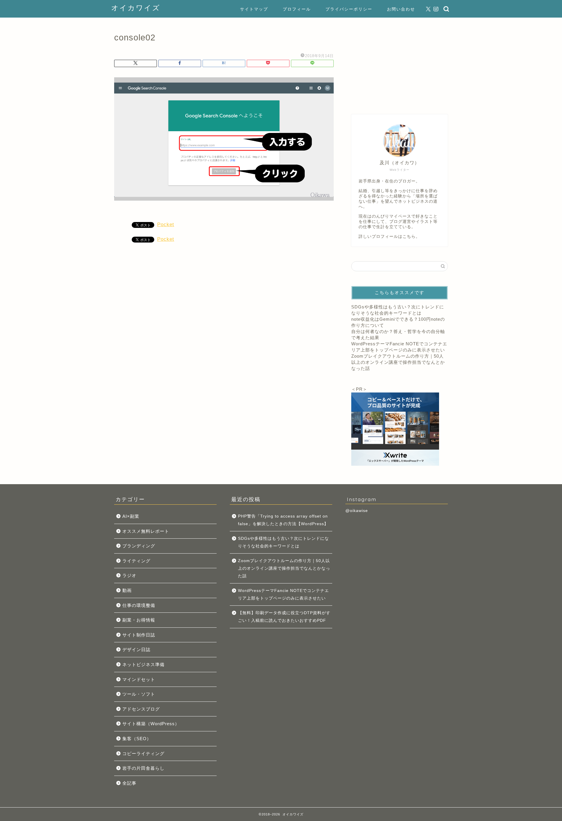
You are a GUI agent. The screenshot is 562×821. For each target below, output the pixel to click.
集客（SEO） (136, 738)
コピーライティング (143, 753)
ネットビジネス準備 (143, 664)
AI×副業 (130, 516)
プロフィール (297, 9)
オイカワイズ (135, 7)
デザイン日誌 (136, 649)
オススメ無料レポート (145, 531)
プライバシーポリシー (348, 9)
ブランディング (138, 545)
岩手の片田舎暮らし (143, 768)
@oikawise (356, 510)
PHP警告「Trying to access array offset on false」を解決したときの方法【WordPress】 (283, 520)
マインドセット (138, 679)
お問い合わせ (401, 9)
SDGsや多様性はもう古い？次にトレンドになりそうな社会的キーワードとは (283, 542)
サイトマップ (254, 9)
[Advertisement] (399, 63)
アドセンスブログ (141, 708)
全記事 (129, 783)
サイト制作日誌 (138, 634)
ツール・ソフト (138, 694)
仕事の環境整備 (138, 605)
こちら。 (411, 236)
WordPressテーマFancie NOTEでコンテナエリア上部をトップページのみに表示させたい (283, 594)
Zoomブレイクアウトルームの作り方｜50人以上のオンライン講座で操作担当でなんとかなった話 (398, 362)
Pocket (165, 224)
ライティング (136, 560)
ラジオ (129, 575)
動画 (127, 590)
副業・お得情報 (138, 619)
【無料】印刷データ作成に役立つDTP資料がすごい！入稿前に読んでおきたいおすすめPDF (284, 617)
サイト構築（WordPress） (150, 723)
